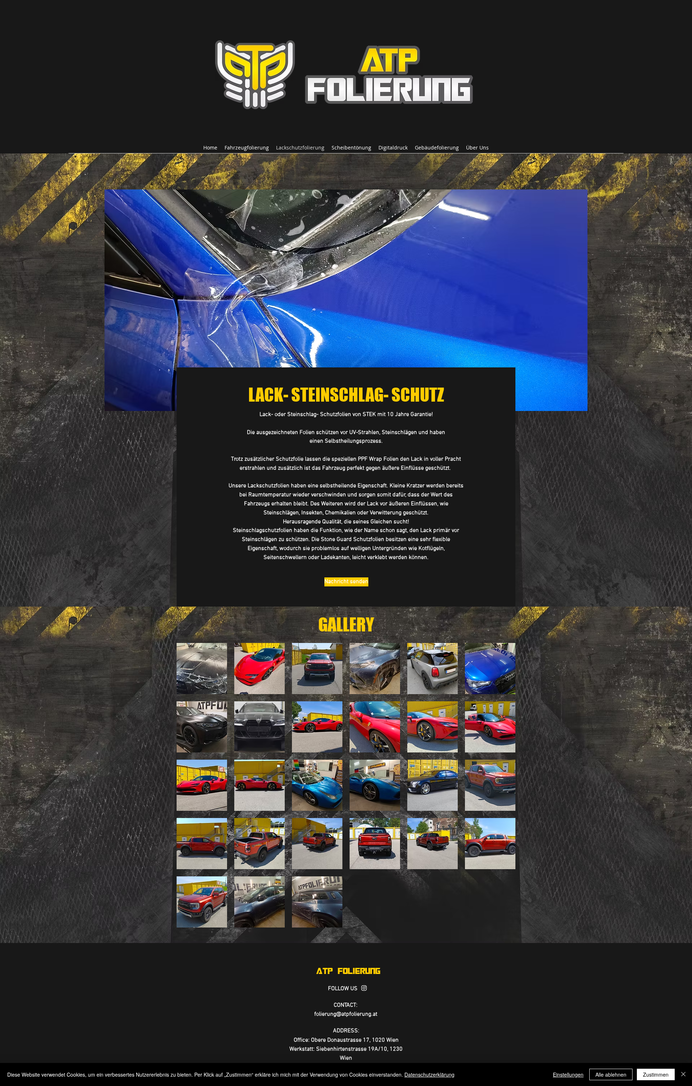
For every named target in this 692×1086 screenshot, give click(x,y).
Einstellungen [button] (568, 1074)
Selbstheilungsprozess (353, 441)
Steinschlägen (399, 432)
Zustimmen (656, 1074)
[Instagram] (364, 988)
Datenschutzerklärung (429, 1074)
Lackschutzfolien (269, 486)
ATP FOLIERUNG (348, 971)
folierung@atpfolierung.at (345, 1014)
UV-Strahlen (364, 432)
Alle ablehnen (610, 1074)
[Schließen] (683, 1074)
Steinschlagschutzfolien (263, 530)
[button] (202, 668)
